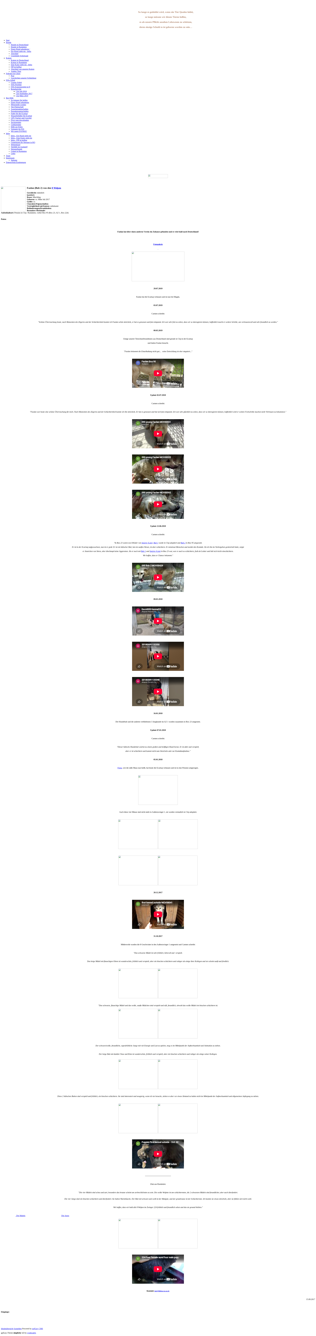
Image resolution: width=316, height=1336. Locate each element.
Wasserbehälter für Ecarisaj (21, 116)
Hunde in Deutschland (19, 45)
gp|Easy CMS (37, 1329)
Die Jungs (65, 1216)
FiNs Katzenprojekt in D (20, 87)
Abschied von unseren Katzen (22, 69)
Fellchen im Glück (13, 74)
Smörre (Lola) (147, 543)
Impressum (10, 158)
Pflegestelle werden (18, 105)
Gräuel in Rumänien (19, 151)
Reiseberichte (16, 89)
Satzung (14, 160)
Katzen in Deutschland (20, 60)
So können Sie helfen (19, 100)
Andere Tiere (16, 71)
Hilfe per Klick (17, 127)
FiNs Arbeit (10, 80)
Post (12, 76)
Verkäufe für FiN (17, 129)
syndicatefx (31, 1333)
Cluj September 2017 (24, 94)
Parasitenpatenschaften (20, 111)
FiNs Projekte (16, 85)
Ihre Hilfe (9, 98)
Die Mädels (20, 1216)
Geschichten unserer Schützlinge (23, 78)
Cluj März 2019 (22, 96)
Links (13, 153)
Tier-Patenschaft (17, 107)
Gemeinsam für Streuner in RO (23, 142)
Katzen (8, 58)
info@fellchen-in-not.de (162, 1291)
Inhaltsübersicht (7, 1329)
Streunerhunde (16, 149)
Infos (8, 133)
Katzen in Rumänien (19, 62)
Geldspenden (16, 125)
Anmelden (18, 1329)
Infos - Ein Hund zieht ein (21, 136)
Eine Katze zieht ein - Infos (21, 65)
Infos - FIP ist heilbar (19, 140)
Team (8, 156)
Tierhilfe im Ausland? (19, 147)
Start (8, 40)
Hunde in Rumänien (19, 47)
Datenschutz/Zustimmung (16, 162)
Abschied (14, 54)
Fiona (120, 768)
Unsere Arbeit (16, 82)
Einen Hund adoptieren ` (20, 49)
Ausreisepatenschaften (19, 109)
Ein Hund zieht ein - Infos (21, 51)
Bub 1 (156, 543)
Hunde (8, 42)
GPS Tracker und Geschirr (21, 118)
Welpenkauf (15, 145)
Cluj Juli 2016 (21, 91)
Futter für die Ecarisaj (19, 114)
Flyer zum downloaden (20, 120)
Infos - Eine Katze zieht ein (21, 138)
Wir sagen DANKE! (19, 131)
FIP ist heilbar (16, 67)
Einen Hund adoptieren (20, 102)
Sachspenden (16, 122)
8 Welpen (56, 188)
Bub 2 (183, 543)
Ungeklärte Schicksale (19, 56)
